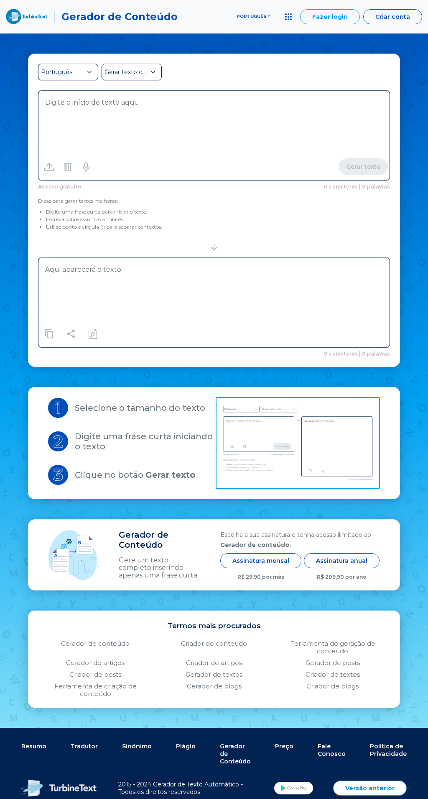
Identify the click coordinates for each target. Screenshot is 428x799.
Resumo (33, 746)
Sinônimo (137, 746)
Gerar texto (363, 166)
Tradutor (84, 746)
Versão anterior (370, 788)
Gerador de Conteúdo (235, 753)
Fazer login (330, 17)
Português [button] (251, 16)
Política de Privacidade (388, 750)
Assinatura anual (341, 560)
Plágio (186, 746)
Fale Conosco (332, 750)
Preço (284, 746)
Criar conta (392, 17)
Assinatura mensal (260, 560)
